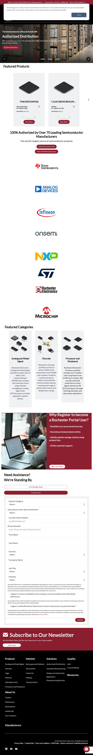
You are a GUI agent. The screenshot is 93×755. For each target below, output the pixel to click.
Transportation (32, 682)
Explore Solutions (11, 47)
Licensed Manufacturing (55, 668)
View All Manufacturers (46, 151)
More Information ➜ (77, 2)
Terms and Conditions (42, 743)
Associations (10, 706)
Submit (80, 620)
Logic (7, 673)
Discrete (8, 668)
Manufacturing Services (55, 680)
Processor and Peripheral (15, 687)
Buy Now (29, 122)
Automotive (30, 668)
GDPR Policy (55, 743)
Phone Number (14, 526)
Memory (8, 678)
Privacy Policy (44, 614)
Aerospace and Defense (35, 664)
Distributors (10, 702)
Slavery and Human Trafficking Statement (74, 743)
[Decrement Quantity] (23, 117)
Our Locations (10, 715)
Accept (79, 15)
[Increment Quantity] (34, 117)
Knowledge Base (36, 487)
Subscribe (12, 645)
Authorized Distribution (55, 664)
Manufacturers (13, 725)
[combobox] (42, 20)
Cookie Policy (29, 743)
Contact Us (36, 492)
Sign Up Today (57, 466)
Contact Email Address (18, 518)
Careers (8, 697)
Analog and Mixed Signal (14, 664)
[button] (86, 749)
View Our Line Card (46, 146)
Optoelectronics (11, 682)
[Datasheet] (39, 107)
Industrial (29, 673)
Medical (29, 678)
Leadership (9, 711)
